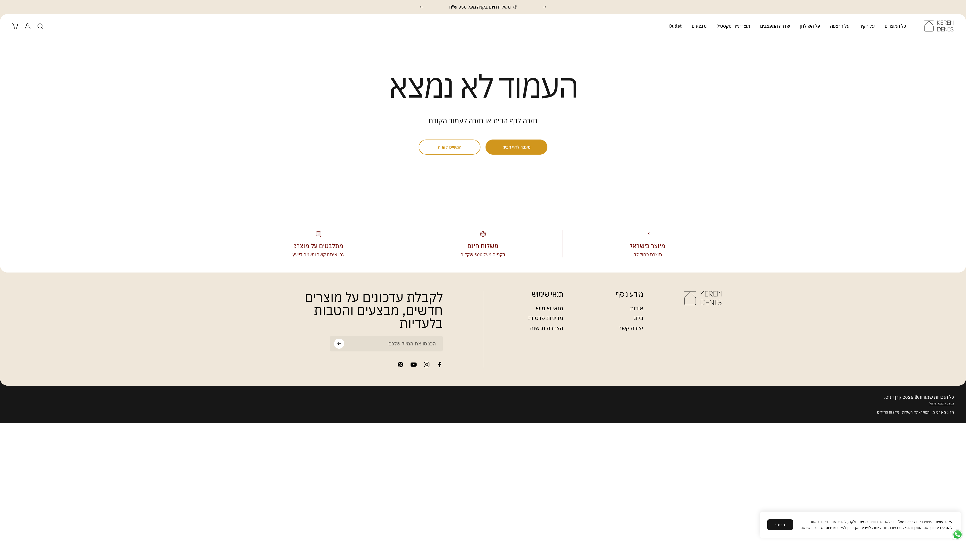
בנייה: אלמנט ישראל (942, 403)
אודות (636, 308)
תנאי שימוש (549, 308)
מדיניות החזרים (888, 412)
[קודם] (544, 7)
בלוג (638, 318)
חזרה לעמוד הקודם (456, 120)
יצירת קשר (631, 328)
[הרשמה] (339, 344)
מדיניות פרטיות (545, 318)
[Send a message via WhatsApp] (957, 534)
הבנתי (780, 524)
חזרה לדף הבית (515, 120)
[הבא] (421, 7)
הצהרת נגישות (546, 328)
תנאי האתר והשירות (916, 412)
